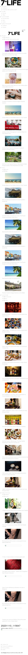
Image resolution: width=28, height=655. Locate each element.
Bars (4, 20)
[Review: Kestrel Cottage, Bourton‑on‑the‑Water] (13, 285)
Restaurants (6, 18)
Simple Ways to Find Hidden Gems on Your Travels (14, 117)
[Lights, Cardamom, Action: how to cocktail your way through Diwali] (13, 403)
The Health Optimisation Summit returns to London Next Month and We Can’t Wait (14, 54)
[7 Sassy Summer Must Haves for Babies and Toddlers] (13, 503)
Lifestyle (3, 6)
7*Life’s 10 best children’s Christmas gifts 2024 (13, 557)
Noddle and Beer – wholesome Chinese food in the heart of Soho (14, 315)
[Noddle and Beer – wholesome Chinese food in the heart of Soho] (13, 307)
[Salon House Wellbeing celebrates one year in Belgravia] (13, 580)
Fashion (5, 25)
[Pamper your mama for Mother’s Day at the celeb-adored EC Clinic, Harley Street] (13, 612)
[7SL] (3, 30)
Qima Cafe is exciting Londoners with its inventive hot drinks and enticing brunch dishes (15, 457)
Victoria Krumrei (17, 628)
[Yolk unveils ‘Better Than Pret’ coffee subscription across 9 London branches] (13, 466)
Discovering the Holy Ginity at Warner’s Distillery (14, 426)
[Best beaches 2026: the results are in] (13, 224)
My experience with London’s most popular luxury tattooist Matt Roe (14, 541)
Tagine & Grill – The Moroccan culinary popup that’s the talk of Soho (14, 331)
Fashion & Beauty (5, 23)
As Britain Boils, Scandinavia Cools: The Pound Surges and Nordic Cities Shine (13, 216)
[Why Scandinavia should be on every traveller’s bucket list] (13, 192)
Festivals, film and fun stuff (10, 9)
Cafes (4, 22)
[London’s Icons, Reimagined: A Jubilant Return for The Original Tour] (13, 125)
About (3, 649)
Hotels (4, 13)
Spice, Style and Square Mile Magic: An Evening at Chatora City (14, 347)
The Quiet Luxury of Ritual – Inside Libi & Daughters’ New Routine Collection (15, 572)
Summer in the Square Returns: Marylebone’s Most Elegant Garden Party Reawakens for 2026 (14, 164)
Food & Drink (4, 16)
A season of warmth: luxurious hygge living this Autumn (13, 102)
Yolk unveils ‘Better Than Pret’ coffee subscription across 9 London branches (14, 473)
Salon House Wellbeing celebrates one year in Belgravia (13, 588)
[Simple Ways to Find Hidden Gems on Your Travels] (13, 110)
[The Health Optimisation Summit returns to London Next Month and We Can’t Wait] (13, 46)
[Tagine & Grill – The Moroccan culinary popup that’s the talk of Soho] (13, 323)
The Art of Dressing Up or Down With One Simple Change (14, 525)
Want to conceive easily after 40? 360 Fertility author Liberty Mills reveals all (14, 86)
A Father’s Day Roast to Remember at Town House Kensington (14, 363)
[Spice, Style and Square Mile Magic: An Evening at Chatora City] (13, 339)
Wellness (5, 8)
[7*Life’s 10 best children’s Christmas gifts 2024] (13, 549)
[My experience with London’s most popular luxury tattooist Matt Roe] (13, 534)
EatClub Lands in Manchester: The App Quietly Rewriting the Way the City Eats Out (13, 441)
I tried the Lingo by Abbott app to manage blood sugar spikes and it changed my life (15, 70)
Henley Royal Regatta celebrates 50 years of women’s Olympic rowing (13, 148)
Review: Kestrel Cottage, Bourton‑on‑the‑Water (13, 293)
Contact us (5, 644)
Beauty (4, 27)
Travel (3, 11)
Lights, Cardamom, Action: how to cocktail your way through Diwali (14, 411)
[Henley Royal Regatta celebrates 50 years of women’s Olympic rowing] (13, 141)
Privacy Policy (5, 648)
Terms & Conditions (7, 646)
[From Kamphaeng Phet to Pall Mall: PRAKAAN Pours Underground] (13, 371)
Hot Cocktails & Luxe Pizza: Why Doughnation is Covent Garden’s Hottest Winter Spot (14, 395)
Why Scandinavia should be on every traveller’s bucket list (13, 200)
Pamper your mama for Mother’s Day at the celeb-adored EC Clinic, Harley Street (14, 620)
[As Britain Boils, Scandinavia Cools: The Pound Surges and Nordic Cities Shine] (13, 208)
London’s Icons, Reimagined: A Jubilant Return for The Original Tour (14, 132)
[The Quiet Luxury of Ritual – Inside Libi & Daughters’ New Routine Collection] (13, 564)
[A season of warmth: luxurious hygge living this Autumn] (13, 94)
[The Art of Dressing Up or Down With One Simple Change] (13, 517)
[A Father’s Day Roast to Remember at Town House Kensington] (13, 355)
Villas (4, 15)
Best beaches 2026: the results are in (11, 232)
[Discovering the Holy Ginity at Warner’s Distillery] (13, 419)
